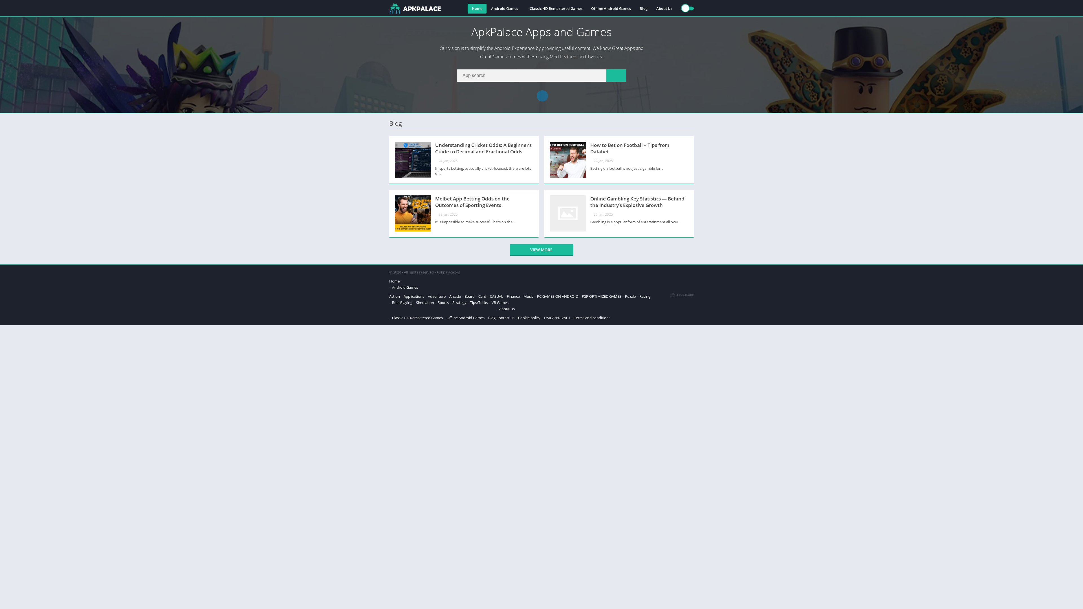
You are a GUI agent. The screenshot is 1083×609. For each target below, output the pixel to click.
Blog (644, 8)
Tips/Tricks (479, 302)
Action (394, 296)
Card (482, 296)
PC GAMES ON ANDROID (557, 296)
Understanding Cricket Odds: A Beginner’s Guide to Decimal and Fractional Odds (483, 148)
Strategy (459, 302)
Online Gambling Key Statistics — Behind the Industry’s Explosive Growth (637, 201)
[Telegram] (542, 96)
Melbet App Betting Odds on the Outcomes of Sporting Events (472, 201)
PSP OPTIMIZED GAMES (601, 296)
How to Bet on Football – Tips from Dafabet (629, 148)
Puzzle (630, 296)
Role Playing (402, 302)
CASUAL (496, 296)
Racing (644, 296)
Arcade (455, 296)
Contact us (505, 317)
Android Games (504, 8)
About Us (664, 8)
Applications (414, 296)
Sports (443, 302)
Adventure (437, 296)
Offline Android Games (611, 8)
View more (541, 249)
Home (477, 8)
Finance (513, 296)
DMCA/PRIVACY (557, 317)
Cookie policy (529, 317)
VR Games (500, 302)
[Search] (616, 75)
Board (470, 296)
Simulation (425, 302)
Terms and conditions (592, 317)
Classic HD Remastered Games (556, 8)
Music (528, 296)
